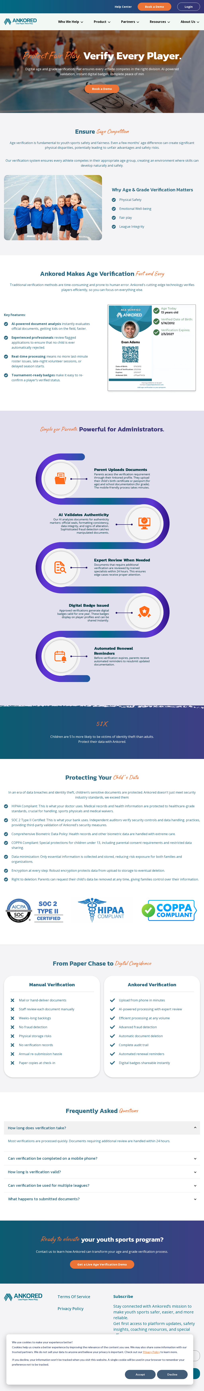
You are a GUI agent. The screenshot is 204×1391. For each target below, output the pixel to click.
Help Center (123, 7)
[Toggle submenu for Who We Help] (82, 22)
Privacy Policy (151, 1352)
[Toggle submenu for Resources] (169, 22)
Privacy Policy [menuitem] (70, 1308)
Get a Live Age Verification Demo (102, 1264)
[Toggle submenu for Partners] (138, 22)
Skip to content (12, 3)
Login (189, 7)
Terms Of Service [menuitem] (74, 1296)
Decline (172, 1374)
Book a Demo (154, 7)
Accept (140, 1374)
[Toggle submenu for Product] (109, 22)
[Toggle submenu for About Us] (198, 22)
